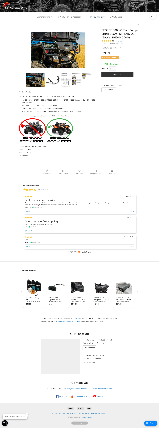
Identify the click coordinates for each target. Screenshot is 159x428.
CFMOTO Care (116, 17)
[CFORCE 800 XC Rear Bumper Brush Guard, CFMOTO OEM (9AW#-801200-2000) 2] (66, 80)
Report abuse (87, 417)
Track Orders (63, 174)
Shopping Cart (95, 174)
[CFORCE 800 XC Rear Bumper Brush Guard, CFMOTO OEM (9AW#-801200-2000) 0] (35, 80)
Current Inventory (44, 17)
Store (103, 43)
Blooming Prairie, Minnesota (69, 321)
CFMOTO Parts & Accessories (71, 17)
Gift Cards (112, 174)
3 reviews (119, 41)
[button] (108, 90)
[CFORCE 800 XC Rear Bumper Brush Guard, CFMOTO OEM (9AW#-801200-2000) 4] (86, 80)
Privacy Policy (71, 413)
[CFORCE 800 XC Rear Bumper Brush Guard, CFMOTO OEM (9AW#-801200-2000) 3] (76, 80)
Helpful (28, 211)
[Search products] (153, 15)
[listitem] (34, 292)
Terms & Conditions (58, 413)
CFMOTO (76, 318)
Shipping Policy (83, 413)
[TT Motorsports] (15, 5)
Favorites (79, 174)
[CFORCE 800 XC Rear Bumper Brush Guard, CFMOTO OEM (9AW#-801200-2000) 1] (53, 80)
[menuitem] (135, 24)
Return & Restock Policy (99, 413)
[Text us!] (150, 423)
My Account (47, 174)
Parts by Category (96, 17)
